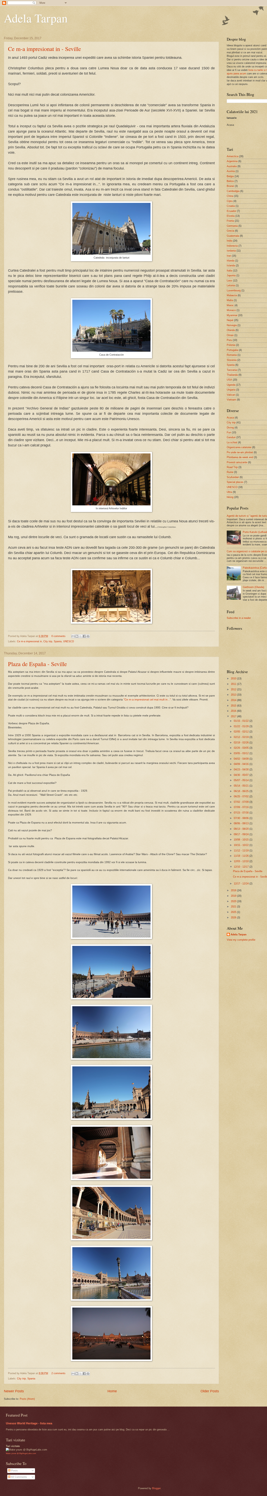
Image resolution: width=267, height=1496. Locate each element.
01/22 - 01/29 (241, 726)
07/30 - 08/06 (241, 818)
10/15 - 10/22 (241, 845)
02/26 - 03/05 (241, 747)
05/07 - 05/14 (241, 780)
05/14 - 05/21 (241, 785)
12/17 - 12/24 (241, 883)
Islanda (231, 265)
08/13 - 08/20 (241, 828)
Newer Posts (14, 1391)
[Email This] (73, 636)
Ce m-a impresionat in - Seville (44, 49)
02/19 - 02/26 (241, 742)
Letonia (231, 285)
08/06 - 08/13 (241, 823)
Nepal (230, 320)
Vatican (231, 394)
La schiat (232, 442)
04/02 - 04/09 (241, 758)
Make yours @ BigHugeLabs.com (21, 1453)
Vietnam (231, 399)
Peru (229, 340)
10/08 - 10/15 (241, 839)
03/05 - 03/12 (241, 753)
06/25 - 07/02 (241, 796)
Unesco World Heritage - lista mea (29, 1423)
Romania (232, 354)
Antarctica (232, 156)
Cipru (230, 201)
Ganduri (231, 437)
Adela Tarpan (36, 18)
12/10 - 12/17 (241, 866)
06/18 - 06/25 (241, 791)
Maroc (230, 305)
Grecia (230, 230)
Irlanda (230, 260)
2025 (233, 912)
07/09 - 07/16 (241, 807)
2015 (233, 705)
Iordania (231, 250)
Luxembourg (234, 290)
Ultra (229, 492)
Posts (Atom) (27, 1398)
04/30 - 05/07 (241, 774)
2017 (233, 716)
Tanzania (232, 369)
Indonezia (232, 245)
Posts (14, 1470)
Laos (229, 280)
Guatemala (233, 235)
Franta (230, 220)
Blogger (156, 1488)
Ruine (230, 472)
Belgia (230, 176)
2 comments (58, 1373)
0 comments (58, 636)
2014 (233, 700)
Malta (230, 300)
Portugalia (232, 350)
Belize (230, 181)
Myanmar (232, 315)
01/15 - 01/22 (241, 720)
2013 (233, 694)
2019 (233, 895)
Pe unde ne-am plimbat (240, 452)
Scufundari (233, 477)
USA (229, 379)
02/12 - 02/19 (241, 737)
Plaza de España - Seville (37, 664)
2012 (233, 689)
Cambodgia (233, 191)
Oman (230, 335)
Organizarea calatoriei (239, 447)
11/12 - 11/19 (241, 850)
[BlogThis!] (77, 636)
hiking (230, 497)
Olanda (231, 330)
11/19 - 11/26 (241, 855)
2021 (233, 906)
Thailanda (232, 374)
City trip (47, 641)
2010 (233, 678)
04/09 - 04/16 (241, 764)
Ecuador (231, 211)
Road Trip (232, 467)
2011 (233, 683)
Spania (58, 641)
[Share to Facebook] (84, 636)
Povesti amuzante (237, 462)
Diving (230, 427)
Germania (232, 225)
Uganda (231, 384)
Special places (235, 482)
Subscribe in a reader (239, 617)
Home (112, 1391)
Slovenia (232, 360)
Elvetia (231, 215)
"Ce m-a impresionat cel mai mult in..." (147, 699)
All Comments (18, 1476)
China (230, 195)
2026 (233, 917)
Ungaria (231, 389)
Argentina (232, 161)
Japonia (231, 275)
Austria (231, 171)
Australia (232, 166)
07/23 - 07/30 (241, 812)
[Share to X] (80, 636)
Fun (229, 432)
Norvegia (232, 325)
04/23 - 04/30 (241, 769)
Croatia (231, 205)
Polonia (231, 344)
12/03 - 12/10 (241, 861)
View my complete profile (241, 939)
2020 (233, 901)
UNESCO (68, 641)
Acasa (230, 417)
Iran (229, 255)
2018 (233, 890)
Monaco (231, 310)
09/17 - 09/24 (241, 834)
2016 (233, 710)
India (229, 240)
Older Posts (210, 1391)
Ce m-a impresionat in (29, 641)
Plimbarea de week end (240, 457)
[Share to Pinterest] (88, 636)
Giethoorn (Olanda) (253, 587)
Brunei (230, 186)
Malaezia (232, 295)
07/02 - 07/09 (241, 801)
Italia (229, 270)
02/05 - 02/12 (241, 731)
